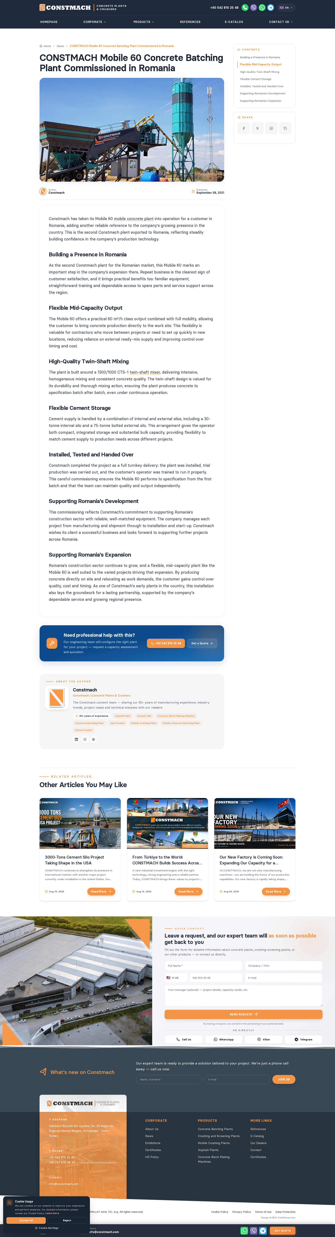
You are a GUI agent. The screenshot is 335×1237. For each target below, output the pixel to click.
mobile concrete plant (134, 218)
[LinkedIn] (76, 739)
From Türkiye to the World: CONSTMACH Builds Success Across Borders (166, 862)
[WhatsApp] (262, 7)
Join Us (284, 1079)
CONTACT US (279, 22)
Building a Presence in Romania (260, 57)
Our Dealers (258, 1143)
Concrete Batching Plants (215, 1129)
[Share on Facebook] (243, 128)
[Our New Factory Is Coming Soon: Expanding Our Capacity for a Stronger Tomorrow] (254, 823)
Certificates (153, 1150)
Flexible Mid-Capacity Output (260, 64)
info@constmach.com (64, 1184)
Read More (98, 891)
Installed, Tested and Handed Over (261, 86)
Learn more (52, 1213)
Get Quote (283, 1230)
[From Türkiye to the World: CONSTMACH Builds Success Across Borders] (167, 823)
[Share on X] (257, 128)
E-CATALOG (234, 22)
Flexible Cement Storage (255, 79)
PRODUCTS (142, 22)
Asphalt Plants (208, 1150)
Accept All (26, 1220)
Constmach (85, 690)
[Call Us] (245, 7)
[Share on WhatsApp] (271, 128)
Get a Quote (199, 643)
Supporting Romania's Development (262, 93)
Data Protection (285, 1212)
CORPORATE (92, 22)
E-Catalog (257, 1136)
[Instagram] (84, 739)
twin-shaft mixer (145, 372)
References (258, 1129)
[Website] (93, 739)
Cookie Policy (219, 1212)
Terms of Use (263, 1212)
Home (47, 46)
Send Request (241, 1014)
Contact (255, 1150)
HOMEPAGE (49, 22)
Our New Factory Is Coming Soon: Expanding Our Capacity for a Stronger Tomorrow (251, 862)
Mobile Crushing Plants (214, 1143)
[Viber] (253, 7)
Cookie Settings (48, 1228)
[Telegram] (270, 7)
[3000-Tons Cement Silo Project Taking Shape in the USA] (80, 823)
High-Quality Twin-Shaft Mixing (259, 72)
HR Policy (152, 1157)
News (60, 46)
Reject (67, 1220)
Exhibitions (152, 1143)
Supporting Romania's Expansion (260, 100)
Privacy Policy (241, 1212)
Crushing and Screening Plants (219, 1136)
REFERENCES (190, 22)
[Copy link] (285, 128)
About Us (151, 1129)
